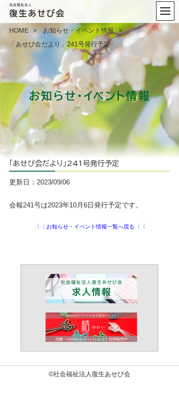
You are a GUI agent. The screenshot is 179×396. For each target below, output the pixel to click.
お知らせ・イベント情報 (78, 30)
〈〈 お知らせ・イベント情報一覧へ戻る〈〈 (89, 226)
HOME (18, 30)
